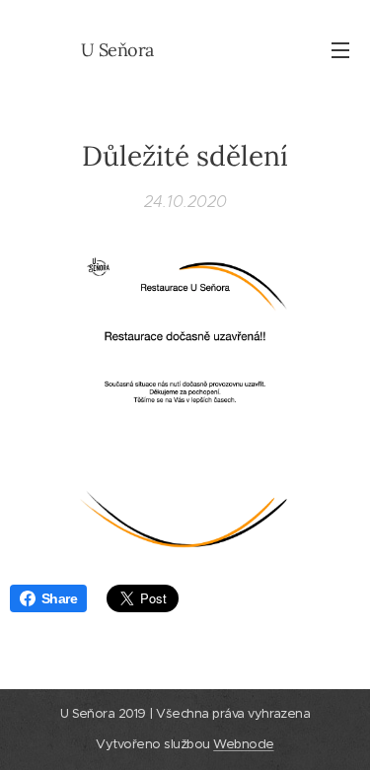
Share (59, 598)
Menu (340, 49)
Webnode (243, 743)
